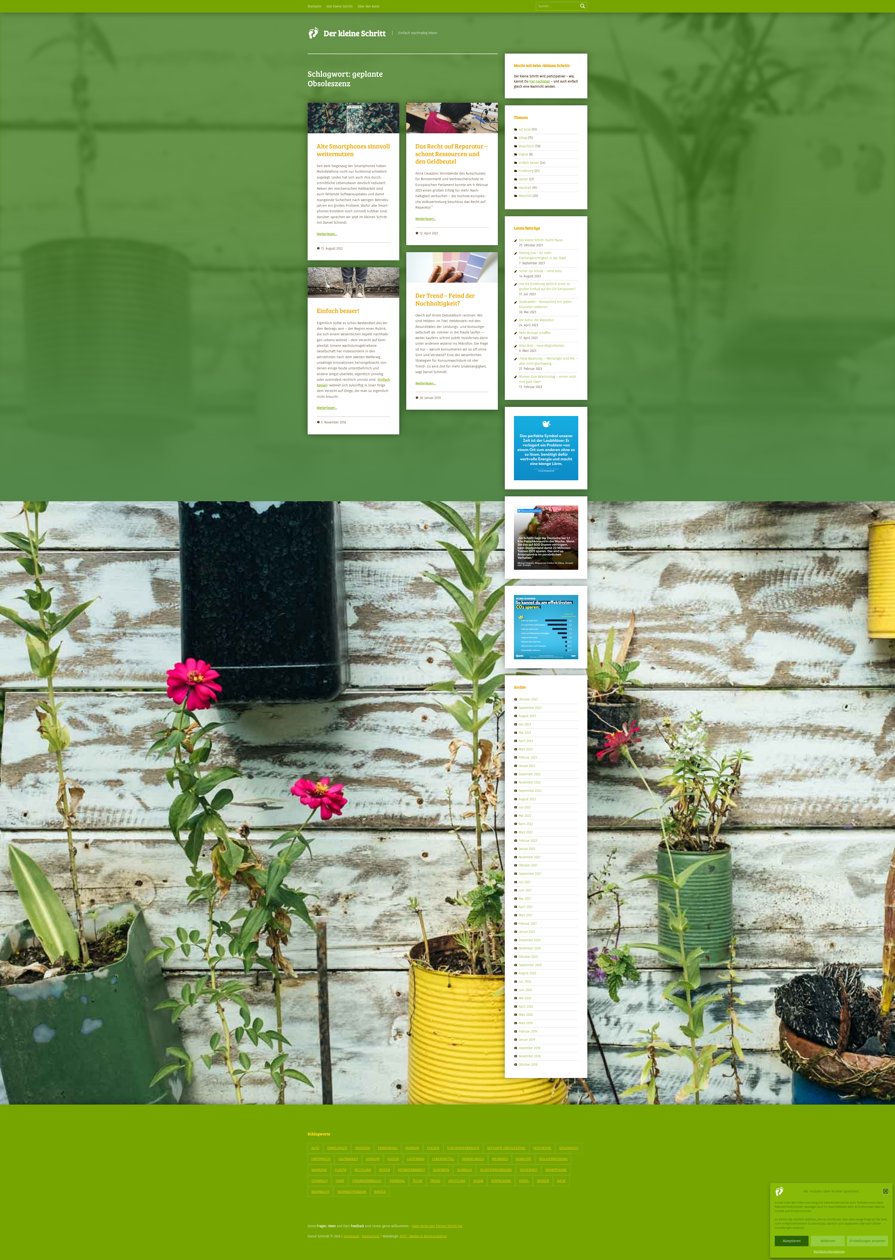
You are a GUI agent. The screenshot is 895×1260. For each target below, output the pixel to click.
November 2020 (530, 948)
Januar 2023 (527, 766)
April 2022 (526, 824)
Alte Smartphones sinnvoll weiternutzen (353, 150)
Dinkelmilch (337, 1148)
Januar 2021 (527, 932)
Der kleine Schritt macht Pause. (541, 240)
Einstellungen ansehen (867, 1241)
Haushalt (525, 187)
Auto (315, 1148)
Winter (380, 1192)
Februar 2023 (528, 757)
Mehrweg (500, 1159)
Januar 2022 (527, 849)
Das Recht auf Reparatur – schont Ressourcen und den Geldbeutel (451, 153)
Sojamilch (319, 1181)
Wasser (543, 1181)
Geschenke (542, 1148)
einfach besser (529, 163)
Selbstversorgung (496, 1170)
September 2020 (530, 965)
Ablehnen (827, 1241)
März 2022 (526, 832)
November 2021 (529, 857)
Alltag (523, 138)
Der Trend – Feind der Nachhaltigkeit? (445, 299)
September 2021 (530, 874)
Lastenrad (415, 1159)
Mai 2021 (525, 899)
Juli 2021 (525, 882)
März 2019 (526, 1023)
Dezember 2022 (529, 774)
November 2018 (529, 1056)
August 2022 (527, 799)
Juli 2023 (525, 724)
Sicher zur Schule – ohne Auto (540, 271)
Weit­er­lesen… (327, 234)
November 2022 (530, 782)
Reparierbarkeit (411, 1170)
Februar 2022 (528, 840)
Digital (523, 154)
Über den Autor (369, 6)
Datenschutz (370, 1236)
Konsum (372, 1159)
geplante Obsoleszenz (506, 1148)
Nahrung (319, 1170)
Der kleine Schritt (355, 32)
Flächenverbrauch (463, 1148)
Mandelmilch (473, 1159)
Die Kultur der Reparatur (536, 320)
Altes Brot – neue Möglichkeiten (541, 346)
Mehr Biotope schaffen (535, 333)
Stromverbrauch (366, 1181)
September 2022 (530, 791)
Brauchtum (526, 146)
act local (525, 129)
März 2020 (526, 1015)
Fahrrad (412, 1148)
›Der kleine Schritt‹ (339, 6)
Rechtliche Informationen (829, 1251)
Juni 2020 (525, 990)
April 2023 (526, 741)
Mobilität (525, 196)
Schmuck (464, 1170)
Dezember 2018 (529, 1048)
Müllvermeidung (553, 1159)
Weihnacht (320, 1192)
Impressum (351, 1236)
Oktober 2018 (528, 1065)
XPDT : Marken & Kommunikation (423, 1236)
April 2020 (526, 1006)
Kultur (393, 1159)
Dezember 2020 (529, 940)
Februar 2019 (528, 1031)
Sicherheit (528, 1170)
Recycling (363, 1170)
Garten (523, 179)
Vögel (524, 1181)
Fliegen (433, 1148)
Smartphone (556, 1170)
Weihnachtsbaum (351, 1192)
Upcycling (456, 1181)
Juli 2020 (525, 982)
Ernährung (526, 171)
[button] (885, 1191)
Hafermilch (320, 1159)
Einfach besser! (338, 310)
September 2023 (530, 708)
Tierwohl (397, 1181)
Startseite (314, 6)
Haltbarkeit (348, 1159)
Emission (362, 1148)
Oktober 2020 (528, 957)
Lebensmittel (443, 1159)
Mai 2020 (525, 998)
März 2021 (526, 915)
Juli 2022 (525, 807)
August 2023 (527, 716)
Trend (435, 1181)
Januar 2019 (527, 1040)
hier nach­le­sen (539, 81)
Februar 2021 (528, 923)
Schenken (441, 1170)
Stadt (340, 1181)
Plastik (341, 1170)
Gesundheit (568, 1148)
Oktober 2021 (528, 865)
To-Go (417, 1181)
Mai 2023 (525, 733)
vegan (478, 1181)
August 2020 (527, 973)
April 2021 (526, 907)
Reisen (384, 1170)
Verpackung (501, 1181)
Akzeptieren (792, 1241)
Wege (561, 1181)
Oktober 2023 (528, 699)
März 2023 (526, 749)
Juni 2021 (525, 890)
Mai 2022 (525, 815)
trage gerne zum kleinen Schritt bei (437, 1226)
